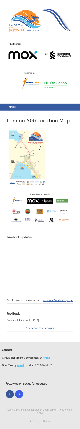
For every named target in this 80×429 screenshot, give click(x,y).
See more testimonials (40, 328)
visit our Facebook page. (58, 300)
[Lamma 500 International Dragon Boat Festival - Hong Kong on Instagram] (19, 394)
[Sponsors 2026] (40, 223)
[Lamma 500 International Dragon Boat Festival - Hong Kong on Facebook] (10, 394)
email (46, 357)
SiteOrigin (37, 421)
